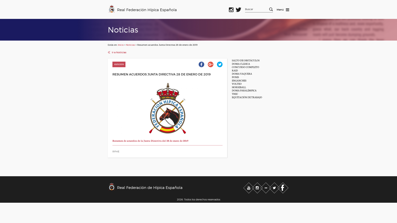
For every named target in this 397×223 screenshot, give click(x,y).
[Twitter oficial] (238, 9)
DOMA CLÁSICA (241, 63)
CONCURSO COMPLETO (245, 67)
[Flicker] (266, 187)
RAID (235, 70)
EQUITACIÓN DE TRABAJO (247, 97)
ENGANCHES (239, 80)
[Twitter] (274, 187)
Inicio (121, 45)
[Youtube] (249, 187)
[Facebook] (283, 187)
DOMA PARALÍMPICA (244, 90)
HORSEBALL (239, 87)
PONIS (235, 77)
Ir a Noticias (119, 52)
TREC (235, 93)
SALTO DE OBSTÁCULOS (246, 60)
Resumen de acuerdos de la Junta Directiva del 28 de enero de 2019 (150, 140)
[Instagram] (257, 187)
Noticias (130, 45)
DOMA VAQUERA (242, 73)
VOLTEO (237, 83)
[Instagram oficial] (231, 9)
